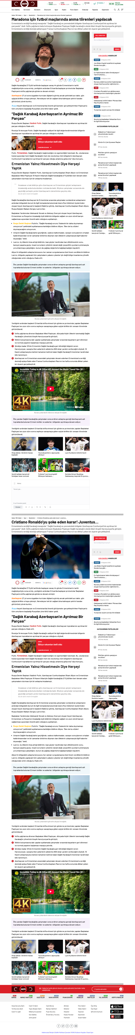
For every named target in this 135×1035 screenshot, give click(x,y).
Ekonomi (47, 10)
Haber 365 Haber (17, 15)
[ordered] (37, 507)
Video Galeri (82, 1009)
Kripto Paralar (117, 996)
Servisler (27, 10)
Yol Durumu (103, 996)
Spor (56, 10)
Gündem (37, 10)
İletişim (52, 1032)
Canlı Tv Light (16, 1012)
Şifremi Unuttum (96, 1012)
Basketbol (32, 15)
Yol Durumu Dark (17, 1009)
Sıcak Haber (82, 1018)
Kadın (64, 10)
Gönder (18, 507)
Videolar (85, 10)
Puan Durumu (68, 996)
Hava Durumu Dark (18, 1006)
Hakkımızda (45, 1032)
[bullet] (40, 507)
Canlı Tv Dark (33, 1006)
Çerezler (67, 1032)
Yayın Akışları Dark (35, 1009)
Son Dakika (16, 10)
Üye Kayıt (94, 1009)
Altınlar (66, 1006)
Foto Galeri (74, 10)
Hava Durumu (54, 996)
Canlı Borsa (50, 1006)
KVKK (73, 1032)
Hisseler (80, 996)
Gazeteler (105, 10)
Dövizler (66, 1009)
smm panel (32, 1018)
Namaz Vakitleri (26, 996)
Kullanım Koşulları (80, 1032)
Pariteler (91, 996)
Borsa (14, 996)
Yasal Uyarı (90, 1032)
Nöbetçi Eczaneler (35, 1012)
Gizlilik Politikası (59, 1032)
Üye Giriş (94, 1006)
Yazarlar (95, 10)
